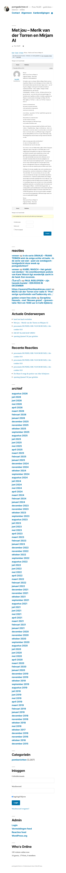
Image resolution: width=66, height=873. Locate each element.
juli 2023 (16, 523)
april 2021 (17, 617)
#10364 (51, 68)
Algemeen (26, 13)
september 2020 (20, 642)
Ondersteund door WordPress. (32, 866)
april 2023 (17, 533)
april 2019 (17, 701)
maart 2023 (18, 537)
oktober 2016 (19, 740)
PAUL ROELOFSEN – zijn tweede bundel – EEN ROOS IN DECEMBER (30, 283)
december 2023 (20, 505)
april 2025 (17, 449)
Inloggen (47, 233)
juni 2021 (16, 610)
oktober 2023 (19, 512)
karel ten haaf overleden (23, 319)
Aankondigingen (41, 13)
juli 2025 (16, 439)
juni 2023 (17, 526)
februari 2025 (19, 456)
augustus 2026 (20, 393)
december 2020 (20, 631)
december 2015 (20, 743)
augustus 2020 (20, 645)
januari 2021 (18, 628)
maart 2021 (18, 621)
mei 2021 (16, 614)
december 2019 (20, 673)
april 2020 (17, 659)
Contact (16, 13)
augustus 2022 (20, 561)
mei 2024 (17, 488)
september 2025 (20, 432)
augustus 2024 (20, 477)
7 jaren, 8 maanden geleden (46, 55)
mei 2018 (16, 726)
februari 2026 (19, 414)
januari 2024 (18, 502)
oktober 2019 (19, 680)
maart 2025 (18, 453)
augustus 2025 (20, 435)
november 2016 (20, 736)
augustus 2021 (19, 603)
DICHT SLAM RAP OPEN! (24, 333)
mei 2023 (17, 530)
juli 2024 (16, 481)
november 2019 (20, 677)
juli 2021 (16, 607)
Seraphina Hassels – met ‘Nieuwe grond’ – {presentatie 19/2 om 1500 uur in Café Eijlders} (32, 300)
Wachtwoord (16, 786)
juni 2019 (16, 694)
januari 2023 (18, 544)
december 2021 (20, 589)
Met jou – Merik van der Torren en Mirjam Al (31, 323)
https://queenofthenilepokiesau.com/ (31, 289)
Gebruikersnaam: (17, 222)
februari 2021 (19, 624)
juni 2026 (17, 400)
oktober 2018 (19, 722)
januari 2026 (18, 418)
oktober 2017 (19, 729)
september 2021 (20, 600)
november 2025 (20, 425)
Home (13, 52)
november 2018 (20, 719)
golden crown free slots (24, 297)
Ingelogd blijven (19, 796)
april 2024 (17, 491)
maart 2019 (18, 705)
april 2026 (17, 407)
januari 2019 (18, 712)
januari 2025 (18, 460)
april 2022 (17, 575)
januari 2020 (18, 670)
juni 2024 (17, 484)
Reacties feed (19, 832)
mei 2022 (17, 572)
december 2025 (20, 421)
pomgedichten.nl (20, 7)
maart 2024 (18, 495)
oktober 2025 (19, 428)
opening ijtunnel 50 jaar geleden (26, 336)
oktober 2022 (19, 554)
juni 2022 (17, 568)
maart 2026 (18, 411)
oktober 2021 (19, 596)
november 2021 (20, 593)
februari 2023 (19, 540)
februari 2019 (19, 708)
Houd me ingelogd (19, 229)
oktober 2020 (19, 638)
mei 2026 (17, 404)
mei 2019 (16, 698)
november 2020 (20, 635)
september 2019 (20, 684)
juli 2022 (16, 565)
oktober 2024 (19, 470)
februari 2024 (19, 498)
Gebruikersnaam (18, 776)
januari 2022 (18, 586)
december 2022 (20, 547)
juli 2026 (16, 397)
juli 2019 (16, 691)
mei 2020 (17, 656)
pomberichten (19, 759)
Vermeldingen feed (22, 828)
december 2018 (20, 715)
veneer (15, 255)
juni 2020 (17, 652)
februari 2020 (19, 666)
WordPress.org (19, 835)
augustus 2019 (19, 687)
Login (15, 825)
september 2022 (20, 558)
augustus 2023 (20, 519)
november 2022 (20, 551)
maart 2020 (18, 663)
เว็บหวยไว (16, 280)
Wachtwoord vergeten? (20, 809)
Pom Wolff (17, 46)
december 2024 (20, 463)
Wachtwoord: (16, 226)
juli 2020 (16, 649)
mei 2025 (17, 446)
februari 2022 (19, 582)
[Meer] (52, 13)
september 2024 (20, 474)
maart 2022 (18, 579)
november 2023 (20, 509)
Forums (16, 52)
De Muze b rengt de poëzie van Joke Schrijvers (31, 373)
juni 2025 (17, 442)
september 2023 (20, 516)
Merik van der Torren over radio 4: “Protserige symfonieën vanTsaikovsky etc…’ (33, 293)
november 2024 (20, 467)
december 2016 (20, 733)
